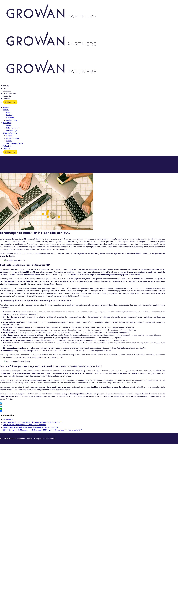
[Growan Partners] (51, 26)
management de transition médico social (128, 253)
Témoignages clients (14, 143)
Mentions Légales (25, 438)
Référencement (12, 128)
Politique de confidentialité (44, 438)
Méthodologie (11, 120)
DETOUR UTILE (8, 419)
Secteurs (9, 115)
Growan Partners (9, 93)
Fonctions (10, 117)
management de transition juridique (90, 253)
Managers (7, 91)
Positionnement (12, 138)
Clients (5, 88)
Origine (9, 135)
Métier (8, 125)
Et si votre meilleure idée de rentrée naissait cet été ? (24, 425)
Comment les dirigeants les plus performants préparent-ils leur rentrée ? (33, 422)
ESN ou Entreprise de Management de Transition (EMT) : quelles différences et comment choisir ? (42, 430)
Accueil (6, 86)
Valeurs (9, 141)
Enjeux (8, 112)
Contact (6, 99)
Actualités (7, 96)
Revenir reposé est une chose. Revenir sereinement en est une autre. (31, 427)
